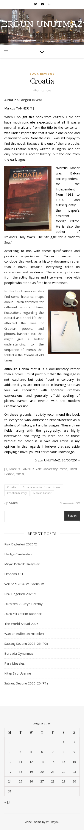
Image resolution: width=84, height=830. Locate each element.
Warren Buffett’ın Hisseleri (24, 633)
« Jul (7, 802)
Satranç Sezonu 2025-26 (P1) (26, 683)
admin (13, 503)
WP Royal (52, 822)
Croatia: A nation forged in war (41, 487)
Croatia (11, 487)
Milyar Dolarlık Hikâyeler (22, 564)
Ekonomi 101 (13, 574)
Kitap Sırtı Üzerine (17, 673)
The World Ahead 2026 (21, 623)
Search (72, 515)
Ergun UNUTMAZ (42, 24)
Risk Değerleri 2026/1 (20, 594)
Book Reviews (42, 74)
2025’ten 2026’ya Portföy (23, 604)
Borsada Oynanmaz (18, 653)
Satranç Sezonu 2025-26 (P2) (26, 643)
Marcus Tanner (42, 493)
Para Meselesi (14, 663)
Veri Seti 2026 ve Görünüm (24, 584)
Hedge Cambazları (18, 554)
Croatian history (17, 493)
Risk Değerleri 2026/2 (20, 544)
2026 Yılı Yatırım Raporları (23, 613)
